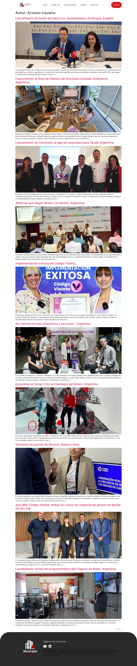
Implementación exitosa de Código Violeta (45, 263)
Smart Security (70, 5)
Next (119, 629)
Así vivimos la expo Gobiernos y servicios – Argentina (52, 324)
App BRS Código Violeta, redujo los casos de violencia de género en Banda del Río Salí (68, 506)
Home (45, 5)
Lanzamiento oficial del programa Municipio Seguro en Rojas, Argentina (65, 569)
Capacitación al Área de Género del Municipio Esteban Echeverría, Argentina (61, 80)
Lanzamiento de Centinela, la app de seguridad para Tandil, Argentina (64, 142)
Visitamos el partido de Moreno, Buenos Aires (47, 444)
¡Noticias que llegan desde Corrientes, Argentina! (50, 203)
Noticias (94, 5)
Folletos (83, 5)
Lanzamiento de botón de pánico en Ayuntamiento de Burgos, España (64, 18)
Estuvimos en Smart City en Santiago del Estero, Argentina (56, 384)
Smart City (55, 5)
